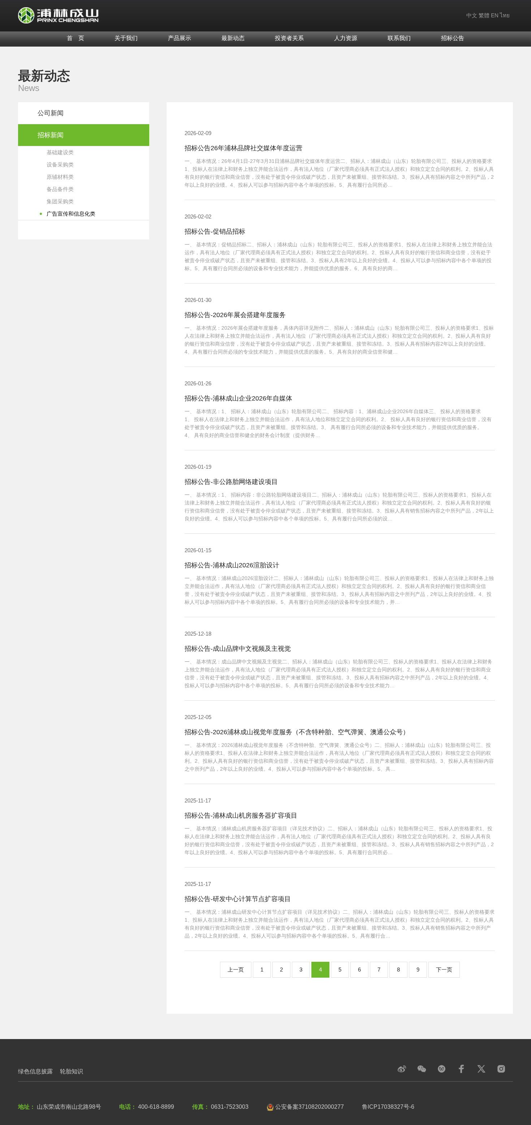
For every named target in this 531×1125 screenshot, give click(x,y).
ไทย (505, 15)
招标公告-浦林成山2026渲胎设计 (232, 565)
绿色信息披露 (35, 1071)
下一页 (444, 969)
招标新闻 (51, 135)
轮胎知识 (71, 1071)
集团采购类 (60, 201)
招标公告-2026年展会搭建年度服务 (235, 315)
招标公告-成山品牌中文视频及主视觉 (238, 648)
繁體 (484, 15)
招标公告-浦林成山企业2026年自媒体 (238, 398)
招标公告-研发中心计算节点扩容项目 (238, 899)
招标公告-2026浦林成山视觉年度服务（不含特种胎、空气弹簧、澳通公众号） (297, 732)
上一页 (236, 969)
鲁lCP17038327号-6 (388, 1107)
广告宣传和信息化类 (71, 214)
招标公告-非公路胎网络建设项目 (231, 481)
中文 (471, 15)
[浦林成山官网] (58, 15)
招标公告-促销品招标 (215, 231)
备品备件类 (60, 189)
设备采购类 (60, 164)
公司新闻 (51, 113)
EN (494, 15)
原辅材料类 (60, 177)
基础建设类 (60, 152)
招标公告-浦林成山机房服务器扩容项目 (241, 815)
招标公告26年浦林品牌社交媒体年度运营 (243, 148)
